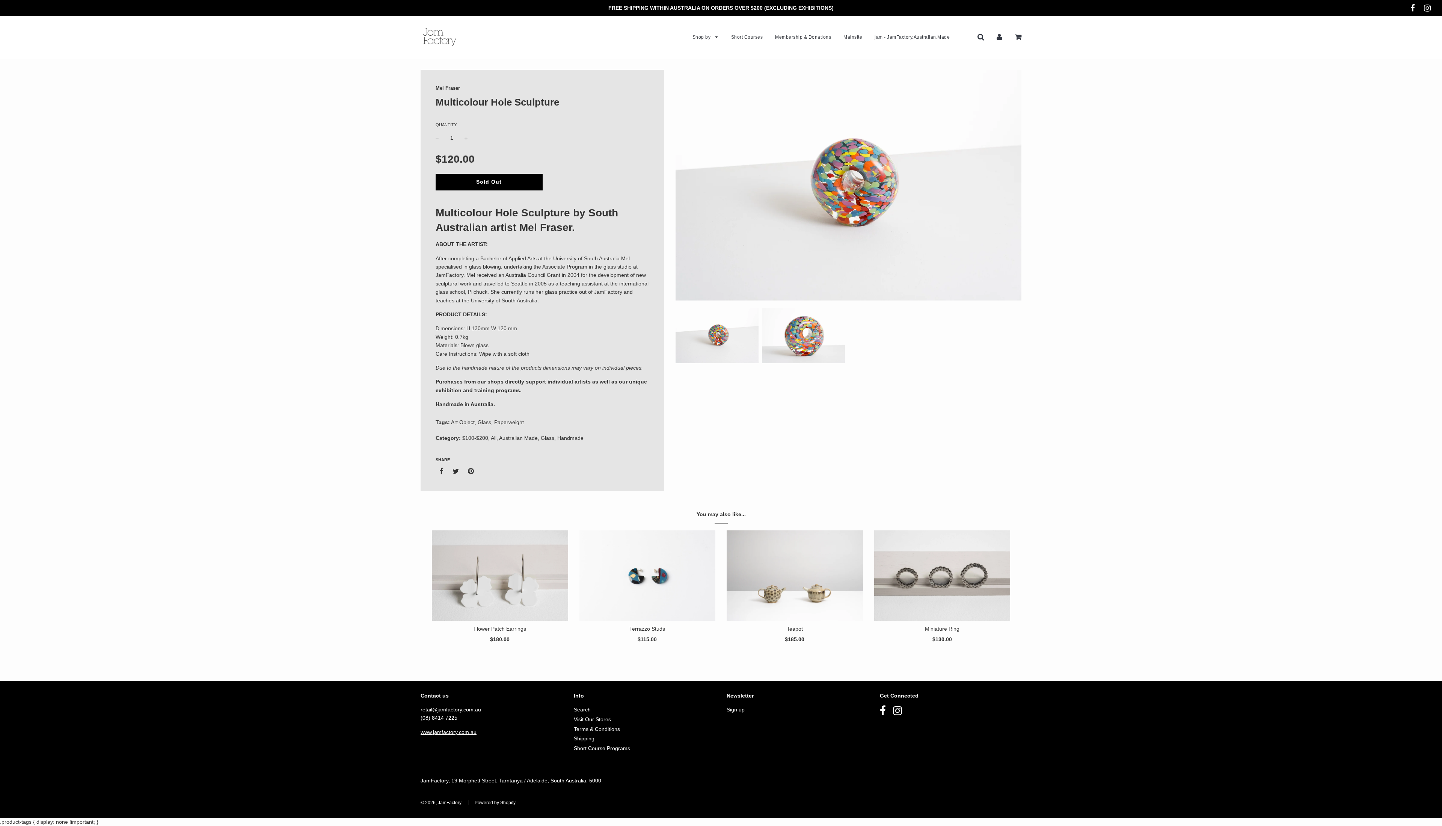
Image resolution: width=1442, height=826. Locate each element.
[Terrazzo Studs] (647, 575)
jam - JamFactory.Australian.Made (912, 37)
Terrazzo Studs (647, 629)
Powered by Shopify (495, 802)
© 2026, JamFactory (441, 802)
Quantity (446, 124)
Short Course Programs (602, 748)
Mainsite (852, 37)
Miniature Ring (942, 629)
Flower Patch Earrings (500, 629)
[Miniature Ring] (942, 575)
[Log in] (999, 37)
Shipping (584, 738)
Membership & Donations (803, 37)
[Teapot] (795, 575)
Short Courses (747, 37)
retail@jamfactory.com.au (451, 710)
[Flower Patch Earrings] (500, 575)
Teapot (795, 629)
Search (582, 710)
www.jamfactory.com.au (449, 732)
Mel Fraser (448, 88)
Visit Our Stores (592, 719)
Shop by (702, 37)
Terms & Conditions (597, 729)
